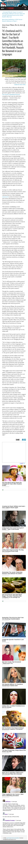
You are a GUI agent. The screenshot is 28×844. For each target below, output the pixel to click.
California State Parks (19, 84)
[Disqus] (14, 817)
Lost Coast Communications (12, 838)
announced (5, 197)
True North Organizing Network (11, 94)
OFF (3, 8)
